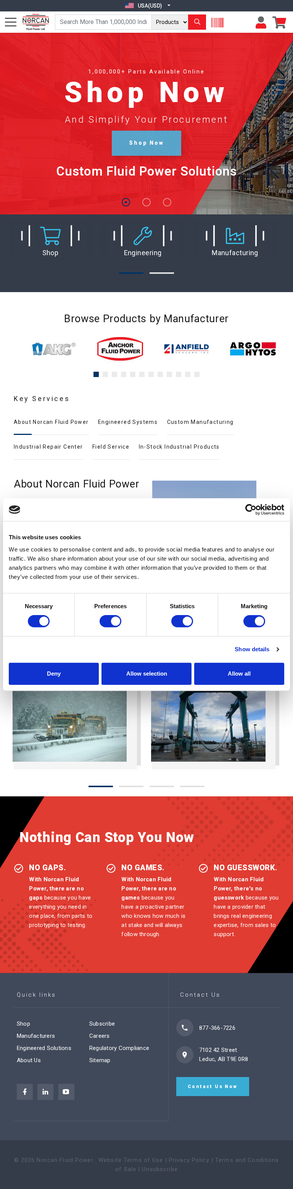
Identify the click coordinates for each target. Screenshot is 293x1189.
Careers (99, 1035)
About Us (29, 1060)
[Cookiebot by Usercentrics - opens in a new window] (250, 509)
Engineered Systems (128, 422)
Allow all (239, 673)
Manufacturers (36, 1035)
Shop (23, 1023)
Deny (54, 673)
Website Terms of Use (130, 1160)
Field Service (110, 447)
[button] (50, 241)
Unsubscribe (159, 1169)
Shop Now (146, 143)
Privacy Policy (189, 1160)
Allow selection (146, 673)
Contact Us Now (213, 1086)
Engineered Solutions (44, 1048)
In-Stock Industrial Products (179, 447)
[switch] (110, 621)
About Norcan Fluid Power (51, 422)
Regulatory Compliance (119, 1048)
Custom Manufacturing (200, 422)
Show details (252, 649)
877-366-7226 (217, 1027)
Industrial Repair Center (48, 447)
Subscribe (102, 1023)
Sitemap (100, 1060)
